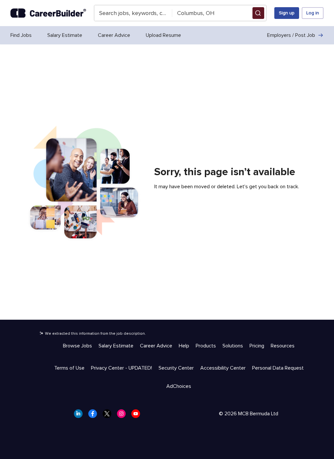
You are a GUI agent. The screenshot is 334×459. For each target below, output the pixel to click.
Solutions (232, 346)
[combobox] (133, 13)
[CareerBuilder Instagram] (123, 415)
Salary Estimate (64, 35)
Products (206, 346)
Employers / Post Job (291, 35)
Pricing (257, 346)
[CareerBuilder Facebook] (94, 415)
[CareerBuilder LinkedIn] (80, 415)
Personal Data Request (278, 368)
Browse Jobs (77, 346)
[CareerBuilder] (48, 13)
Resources (283, 346)
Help (184, 346)
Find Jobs (21, 35)
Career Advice (114, 35)
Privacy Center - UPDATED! (121, 368)
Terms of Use (69, 368)
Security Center (176, 368)
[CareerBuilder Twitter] (109, 415)
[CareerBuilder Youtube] (137, 415)
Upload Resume (163, 35)
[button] (258, 13)
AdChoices (178, 386)
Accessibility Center (223, 368)
